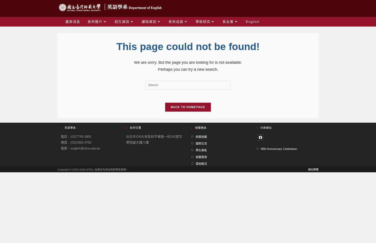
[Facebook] (260, 137)
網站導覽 (313, 169)
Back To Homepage (188, 107)
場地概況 (201, 163)
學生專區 (201, 150)
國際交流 (201, 143)
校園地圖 (201, 136)
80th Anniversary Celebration (279, 149)
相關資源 (201, 157)
